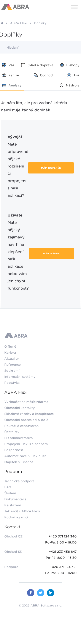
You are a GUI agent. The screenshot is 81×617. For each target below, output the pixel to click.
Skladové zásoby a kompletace (29, 414)
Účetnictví (12, 432)
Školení (10, 493)
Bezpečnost (13, 450)
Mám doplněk (51, 167)
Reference (12, 364)
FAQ (7, 487)
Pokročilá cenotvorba (21, 426)
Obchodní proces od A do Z (26, 420)
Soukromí (11, 370)
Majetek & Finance (18, 462)
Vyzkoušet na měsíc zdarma (26, 402)
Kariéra (10, 352)
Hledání (12, 47)
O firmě (10, 346)
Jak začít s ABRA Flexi (22, 511)
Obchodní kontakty (19, 408)
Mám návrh (51, 253)
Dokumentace (15, 499)
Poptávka (12, 382)
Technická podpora (19, 481)
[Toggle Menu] (74, 7)
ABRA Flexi (18, 23)
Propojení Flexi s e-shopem (26, 444)
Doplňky (40, 23)
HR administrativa (18, 438)
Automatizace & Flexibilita (25, 456)
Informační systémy (19, 376)
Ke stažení (12, 505)
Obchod (46, 75)
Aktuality (11, 358)
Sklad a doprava (40, 65)
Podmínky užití (16, 517)
